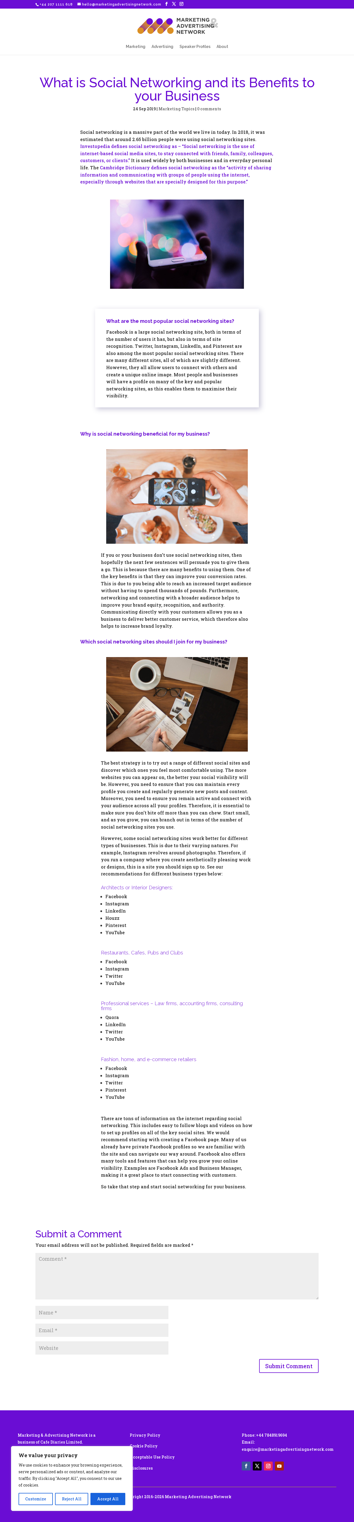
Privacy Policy (145, 1435)
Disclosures (141, 1468)
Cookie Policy (144, 1446)
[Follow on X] (257, 1466)
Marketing (135, 47)
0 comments (209, 108)
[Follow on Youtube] (279, 1466)
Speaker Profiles (194, 47)
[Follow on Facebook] (246, 1466)
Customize (35, 1498)
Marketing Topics (176, 108)
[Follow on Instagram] (268, 1466)
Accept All (108, 1498)
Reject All (72, 1498)
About (222, 47)
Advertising (162, 47)
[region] (72, 1478)
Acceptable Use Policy (152, 1457)
